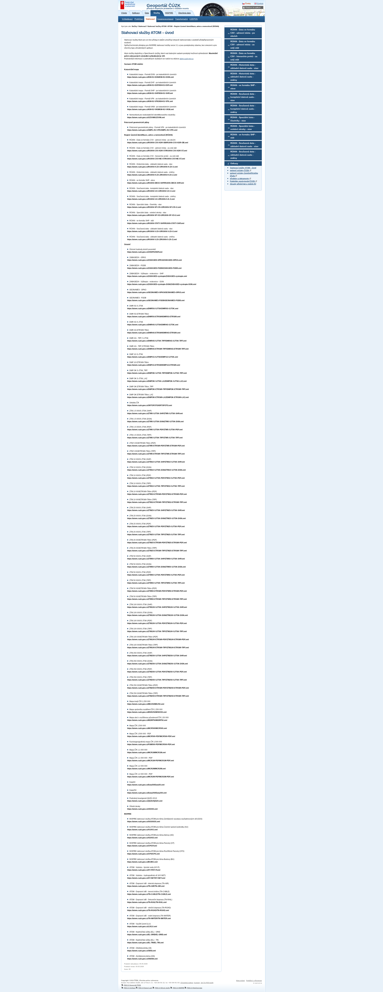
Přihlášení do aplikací (253, 7)
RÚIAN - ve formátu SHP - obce (243, 87)
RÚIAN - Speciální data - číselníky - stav (242, 119)
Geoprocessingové (165, 19)
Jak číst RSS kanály (207, 982)
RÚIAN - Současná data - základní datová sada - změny (243, 154)
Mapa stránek (240, 980)
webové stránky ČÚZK (240, 171)
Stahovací (150, 19)
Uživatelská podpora (186, 982)
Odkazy (234, 163)
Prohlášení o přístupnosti (254, 980)
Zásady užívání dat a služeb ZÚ (243, 184)
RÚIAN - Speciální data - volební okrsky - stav (242, 128)
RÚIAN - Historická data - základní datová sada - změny (243, 76)
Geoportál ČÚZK (168, 6)
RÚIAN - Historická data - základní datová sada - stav (244, 66)
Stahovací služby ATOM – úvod (243, 168)
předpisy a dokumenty (239, 179)
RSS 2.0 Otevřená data (194, 988)
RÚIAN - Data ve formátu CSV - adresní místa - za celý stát (242, 44)
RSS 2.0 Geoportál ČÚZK (132, 985)
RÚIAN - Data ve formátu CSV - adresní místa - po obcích (242, 32)
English (260, 4)
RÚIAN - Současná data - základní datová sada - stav (244, 145)
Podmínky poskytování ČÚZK (242, 181)
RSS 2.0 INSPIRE (178, 988)
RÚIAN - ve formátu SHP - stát (243, 136)
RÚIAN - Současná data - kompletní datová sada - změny (243, 108)
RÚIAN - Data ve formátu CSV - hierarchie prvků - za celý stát (243, 56)
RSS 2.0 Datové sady (145, 988)
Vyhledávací (127, 19)
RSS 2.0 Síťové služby (162, 988)
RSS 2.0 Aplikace (130, 988)
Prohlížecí (138, 19)
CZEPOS (194, 19)
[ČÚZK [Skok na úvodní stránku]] (128, 5)
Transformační (181, 19)
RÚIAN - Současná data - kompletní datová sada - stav (243, 97)
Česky (248, 4)
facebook (197, 982)
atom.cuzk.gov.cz (186, 59)
